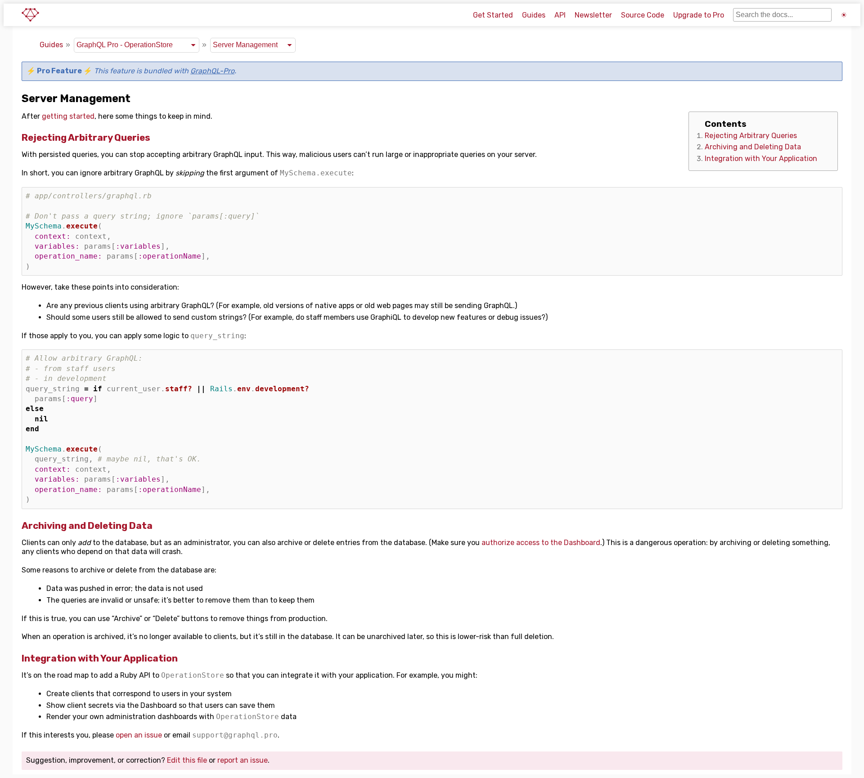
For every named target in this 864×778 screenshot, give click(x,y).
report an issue (242, 760)
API (560, 15)
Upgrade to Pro (698, 15)
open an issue (139, 735)
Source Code (642, 15)
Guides (533, 15)
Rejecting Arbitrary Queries (751, 135)
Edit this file (187, 760)
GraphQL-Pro (212, 71)
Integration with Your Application (761, 158)
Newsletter (593, 15)
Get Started (493, 15)
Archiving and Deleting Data (753, 147)
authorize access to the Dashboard (541, 542)
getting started (68, 116)
